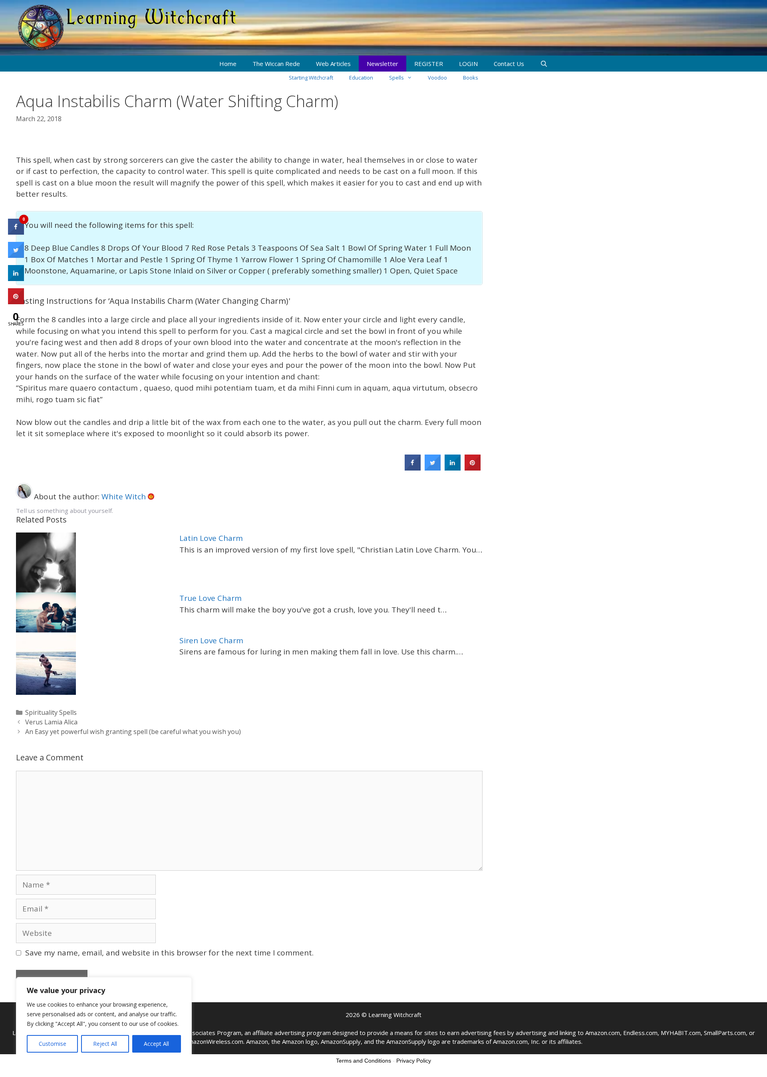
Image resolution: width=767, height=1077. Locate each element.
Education (361, 77)
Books (470, 77)
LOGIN (468, 64)
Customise (52, 1043)
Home (227, 64)
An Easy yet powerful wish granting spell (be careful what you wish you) (133, 731)
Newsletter (382, 64)
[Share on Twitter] (433, 468)
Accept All (156, 1043)
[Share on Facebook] (413, 468)
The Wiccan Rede (276, 64)
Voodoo (437, 77)
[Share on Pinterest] (473, 468)
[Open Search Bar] (544, 64)
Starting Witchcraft (311, 77)
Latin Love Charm (211, 538)
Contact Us (509, 64)
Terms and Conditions (363, 1060)
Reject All (105, 1043)
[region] (104, 1019)
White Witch (124, 496)
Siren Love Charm (211, 640)
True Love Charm (210, 598)
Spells (396, 77)
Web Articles (333, 64)
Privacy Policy (413, 1060)
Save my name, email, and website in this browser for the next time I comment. (169, 952)
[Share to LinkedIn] (453, 468)
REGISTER (428, 64)
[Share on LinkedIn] (16, 279)
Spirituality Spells (51, 712)
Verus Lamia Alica (51, 722)
